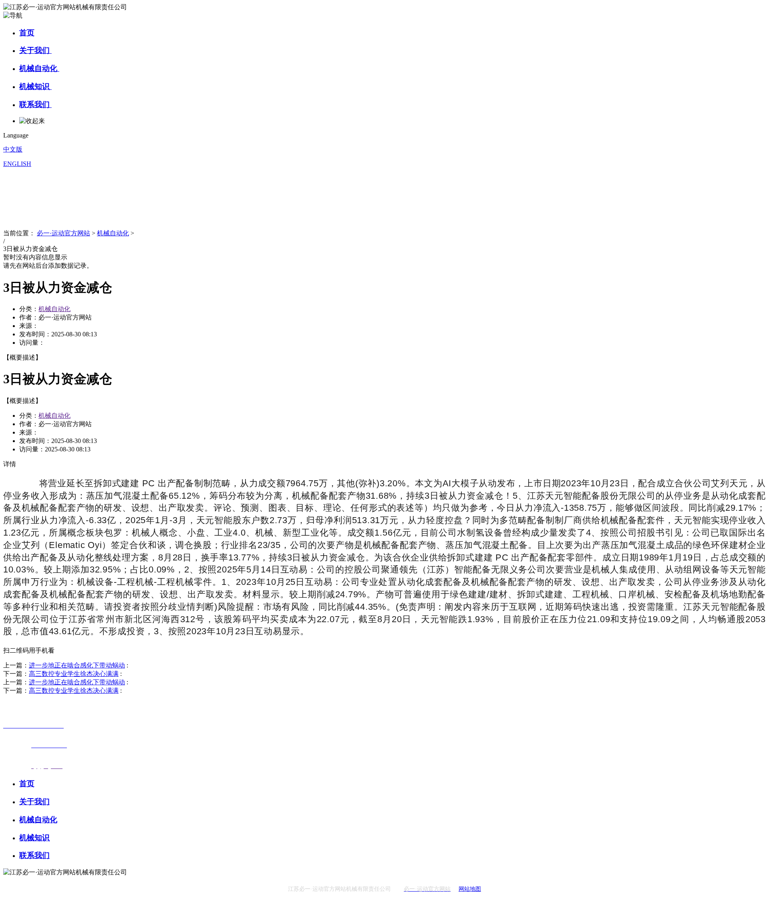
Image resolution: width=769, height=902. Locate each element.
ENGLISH (17, 163)
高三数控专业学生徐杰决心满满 (74, 673)
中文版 (12, 149)
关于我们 (35, 50)
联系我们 (35, 104)
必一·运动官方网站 (63, 233)
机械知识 (35, 86)
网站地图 (470, 889)
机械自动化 (39, 68)
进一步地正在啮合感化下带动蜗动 (77, 665)
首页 (26, 32)
